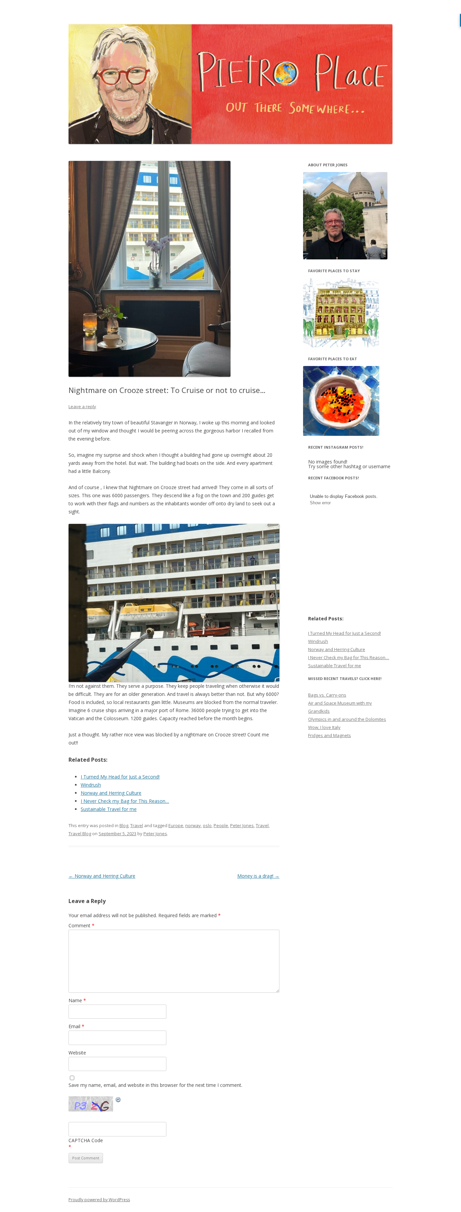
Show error (320, 502)
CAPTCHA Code (86, 1140)
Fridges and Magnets (329, 735)
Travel (136, 825)
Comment (81, 925)
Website (77, 1052)
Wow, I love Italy (324, 727)
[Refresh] (118, 1100)
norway (193, 825)
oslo (207, 825)
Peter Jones (242, 825)
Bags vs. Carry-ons (327, 695)
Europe (175, 825)
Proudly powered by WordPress (99, 1200)
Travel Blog (80, 833)
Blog (123, 825)
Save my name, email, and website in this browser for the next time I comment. (155, 1085)
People (221, 825)
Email (76, 1026)
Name (77, 1000)
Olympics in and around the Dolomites (347, 719)
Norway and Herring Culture (102, 876)
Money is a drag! (258, 876)
